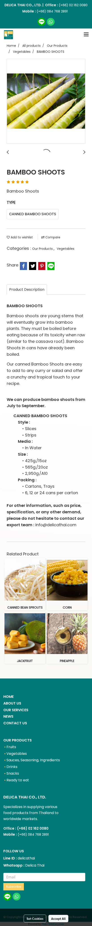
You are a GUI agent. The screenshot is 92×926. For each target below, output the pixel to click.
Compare (52, 237)
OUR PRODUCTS (17, 740)
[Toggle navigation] (86, 35)
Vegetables (65, 248)
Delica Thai (34, 865)
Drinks (11, 766)
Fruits (11, 746)
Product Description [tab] (26, 289)
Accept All (58, 918)
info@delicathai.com (55, 525)
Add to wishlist (21, 237)
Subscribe (13, 886)
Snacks (12, 773)
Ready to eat (17, 780)
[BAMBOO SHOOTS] (46, 101)
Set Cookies (35, 918)
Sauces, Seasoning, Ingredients (33, 760)
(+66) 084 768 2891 (52, 11)
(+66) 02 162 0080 (73, 5)
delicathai (26, 858)
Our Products (43, 248)
